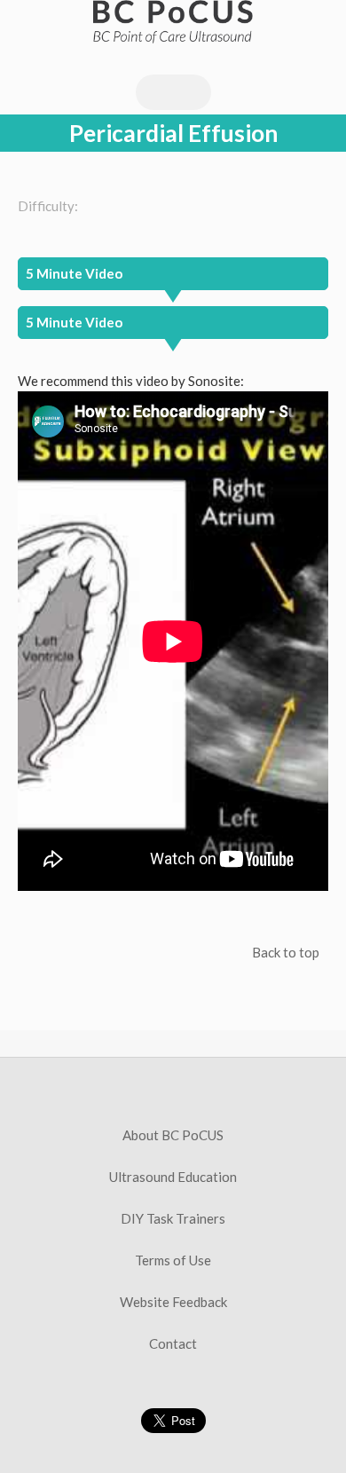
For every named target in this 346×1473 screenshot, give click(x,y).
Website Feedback (173, 1302)
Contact (173, 1343)
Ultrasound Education (173, 1177)
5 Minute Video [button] (74, 273)
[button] (173, 322)
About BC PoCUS (173, 1135)
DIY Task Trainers (173, 1218)
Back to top (285, 952)
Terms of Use (173, 1260)
